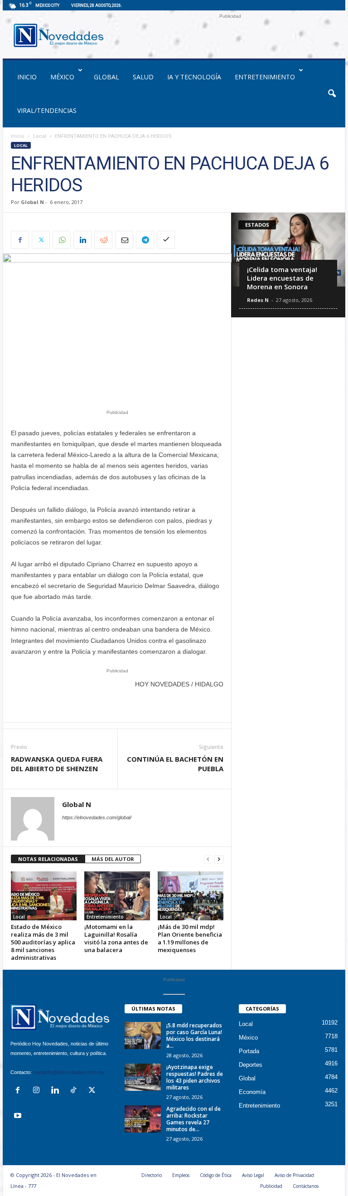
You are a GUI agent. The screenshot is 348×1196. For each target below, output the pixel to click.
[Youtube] (18, 1116)
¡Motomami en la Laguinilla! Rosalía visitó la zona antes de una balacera (116, 938)
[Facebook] (20, 240)
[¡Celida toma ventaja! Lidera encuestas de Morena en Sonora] (288, 250)
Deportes (250, 1064)
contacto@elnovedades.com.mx (68, 1072)
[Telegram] (145, 240)
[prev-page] (208, 859)
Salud (143, 77)
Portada (249, 1051)
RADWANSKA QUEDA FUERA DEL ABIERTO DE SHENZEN (56, 763)
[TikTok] (75, 1091)
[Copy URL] (166, 240)
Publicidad (271, 1186)
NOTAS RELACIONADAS (48, 859)
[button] (332, 94)
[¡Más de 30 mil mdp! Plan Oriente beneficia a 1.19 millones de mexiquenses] (190, 895)
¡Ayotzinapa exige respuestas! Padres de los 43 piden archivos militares (194, 1077)
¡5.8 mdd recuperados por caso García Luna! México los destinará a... (194, 1035)
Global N (32, 202)
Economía (252, 1092)
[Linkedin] (82, 240)
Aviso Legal (253, 1175)
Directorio (151, 1175)
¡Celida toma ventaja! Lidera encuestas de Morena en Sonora (282, 278)
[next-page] (218, 859)
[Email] (124, 240)
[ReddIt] (103, 240)
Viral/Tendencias (47, 110)
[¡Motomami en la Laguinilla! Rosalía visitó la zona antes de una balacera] (117, 895)
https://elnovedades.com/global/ (96, 817)
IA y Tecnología (194, 77)
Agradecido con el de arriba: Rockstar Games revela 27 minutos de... (193, 1119)
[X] (41, 240)
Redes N (258, 300)
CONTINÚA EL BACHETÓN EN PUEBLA (175, 763)
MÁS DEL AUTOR (113, 859)
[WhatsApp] (62, 240)
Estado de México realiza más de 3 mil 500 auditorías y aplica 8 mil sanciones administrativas (43, 942)
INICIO (27, 77)
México (62, 77)
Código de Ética (216, 1175)
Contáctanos (306, 1186)
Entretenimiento (265, 77)
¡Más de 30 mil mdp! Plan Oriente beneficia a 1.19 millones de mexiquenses (190, 938)
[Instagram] (38, 1091)
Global (106, 77)
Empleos (180, 1175)
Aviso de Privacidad (294, 1175)
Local (39, 136)
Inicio (17, 136)
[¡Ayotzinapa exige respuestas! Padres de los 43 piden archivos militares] (143, 1077)
